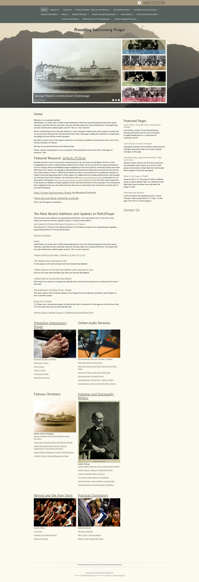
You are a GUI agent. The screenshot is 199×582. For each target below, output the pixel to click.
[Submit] (163, 3)
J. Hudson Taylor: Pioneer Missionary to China (51, 456)
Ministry (64, 14)
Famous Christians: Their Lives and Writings (92, 10)
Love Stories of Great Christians (138, 143)
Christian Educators (79, 14)
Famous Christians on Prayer (45, 359)
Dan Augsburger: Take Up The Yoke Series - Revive (97, 384)
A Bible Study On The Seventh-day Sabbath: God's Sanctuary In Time (63, 269)
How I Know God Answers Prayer (91, 177)
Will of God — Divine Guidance (89, 535)
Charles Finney (39, 528)
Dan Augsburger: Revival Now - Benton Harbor (96, 380)
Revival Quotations (42, 235)
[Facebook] (139, 3)
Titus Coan (38, 531)
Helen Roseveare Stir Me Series (90, 363)
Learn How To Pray (41, 363)
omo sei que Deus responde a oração (57, 198)
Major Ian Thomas (41, 539)
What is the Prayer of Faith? (136, 176)
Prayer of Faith (39, 370)
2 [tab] (116, 100)
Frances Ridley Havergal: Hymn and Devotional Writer (98, 466)
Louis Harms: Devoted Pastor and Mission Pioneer (53, 442)
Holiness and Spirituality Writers (104, 14)
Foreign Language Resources (125, 19)
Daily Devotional (84, 528)
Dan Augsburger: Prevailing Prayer (91, 376)
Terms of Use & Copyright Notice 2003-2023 (99, 572)
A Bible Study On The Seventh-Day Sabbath (52, 278)
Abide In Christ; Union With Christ (90, 539)
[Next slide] (112, 71)
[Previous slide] (42, 71)
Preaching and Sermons (134, 192)
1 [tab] (113, 100)
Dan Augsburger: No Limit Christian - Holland (95, 359)
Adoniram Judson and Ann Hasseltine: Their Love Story (143, 158)
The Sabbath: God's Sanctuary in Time (50, 260)
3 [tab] (119, 100)
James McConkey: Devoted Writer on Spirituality (96, 481)
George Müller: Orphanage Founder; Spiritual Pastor (54, 452)
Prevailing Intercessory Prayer (145, 10)
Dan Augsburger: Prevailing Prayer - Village (52, 290)
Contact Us (67, 10)
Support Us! (54, 10)
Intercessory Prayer (41, 374)
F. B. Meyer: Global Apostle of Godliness (93, 477)
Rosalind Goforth (76, 180)
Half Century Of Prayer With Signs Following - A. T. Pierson (59, 224)
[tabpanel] (77, 71)
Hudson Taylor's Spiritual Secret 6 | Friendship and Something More (63, 312)
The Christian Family (121, 10)
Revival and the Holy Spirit (147, 14)
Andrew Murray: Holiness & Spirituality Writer (95, 470)
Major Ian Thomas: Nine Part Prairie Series (94, 372)
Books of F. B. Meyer (43, 301)
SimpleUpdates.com (88, 575)
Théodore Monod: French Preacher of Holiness (96, 485)
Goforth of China (74, 158)
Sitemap (107, 575)
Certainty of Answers (42, 378)
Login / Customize (119, 575)
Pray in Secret (39, 366)
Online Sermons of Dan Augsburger (96, 19)
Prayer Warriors (126, 14)
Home (44, 10)
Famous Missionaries (70, 19)
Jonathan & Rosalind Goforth (45, 535)
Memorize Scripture (85, 531)
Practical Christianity (49, 14)
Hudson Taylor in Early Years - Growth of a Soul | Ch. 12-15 (59, 255)
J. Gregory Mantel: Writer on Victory (91, 474)
